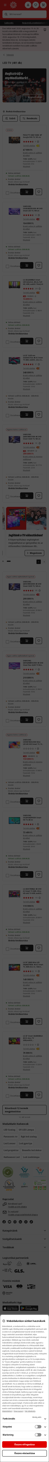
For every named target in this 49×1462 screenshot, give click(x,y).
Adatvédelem (7, 1411)
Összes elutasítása (24, 1453)
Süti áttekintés (30, 1411)
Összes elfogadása (24, 1444)
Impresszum (18, 1411)
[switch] (38, 1426)
